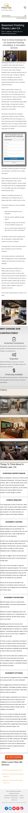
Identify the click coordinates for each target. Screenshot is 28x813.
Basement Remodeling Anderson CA (12, 770)
